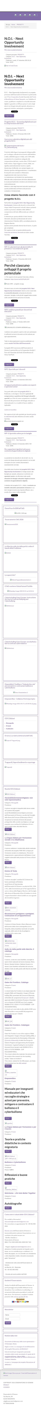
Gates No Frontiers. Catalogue (17, 1025)
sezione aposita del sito (20, 1296)
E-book (8, 726)
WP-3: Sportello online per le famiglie (18, 433)
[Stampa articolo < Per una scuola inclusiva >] (33, 55)
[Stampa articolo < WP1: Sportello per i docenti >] (33, 374)
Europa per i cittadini (28, 997)
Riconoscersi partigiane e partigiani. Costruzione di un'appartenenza (19, 915)
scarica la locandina (10, 410)
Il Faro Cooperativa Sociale (15, 97)
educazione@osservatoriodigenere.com (17, 1221)
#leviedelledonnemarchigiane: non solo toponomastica (19, 799)
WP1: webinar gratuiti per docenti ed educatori (18, 310)
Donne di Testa (11, 871)
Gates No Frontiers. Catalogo (16, 982)
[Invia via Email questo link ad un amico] (36, 55)
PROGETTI (21, 54)
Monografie (10, 723)
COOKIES (6, 1387)
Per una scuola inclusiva (13, 50)
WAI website (22, 1063)
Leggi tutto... (9, 115)
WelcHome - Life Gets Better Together (20, 1193)
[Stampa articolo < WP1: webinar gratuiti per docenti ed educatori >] (33, 316)
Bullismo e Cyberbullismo (15, 1162)
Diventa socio (9, 1231)
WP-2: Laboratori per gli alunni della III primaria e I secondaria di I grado (18, 248)
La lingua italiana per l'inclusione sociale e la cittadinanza (18, 839)
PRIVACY (6, 1385)
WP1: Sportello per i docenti (14, 369)
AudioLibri (9, 728)
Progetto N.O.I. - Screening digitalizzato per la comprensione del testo (20, 122)
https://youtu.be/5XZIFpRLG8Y (20, 279)
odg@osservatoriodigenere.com (20, 1247)
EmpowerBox (10, 1078)
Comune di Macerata (11, 1040)
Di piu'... (8, 829)
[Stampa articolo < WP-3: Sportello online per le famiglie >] (33, 438)
